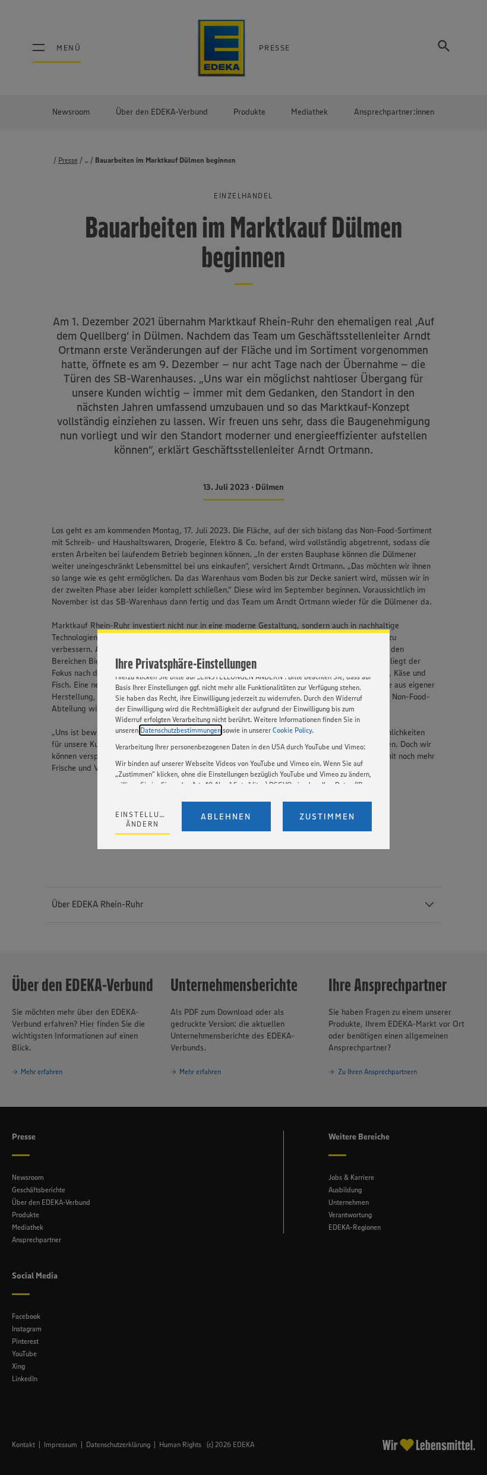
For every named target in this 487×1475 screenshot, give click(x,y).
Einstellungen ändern (142, 819)
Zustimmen (327, 816)
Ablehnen (226, 816)
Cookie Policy (292, 730)
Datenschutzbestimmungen (180, 730)
